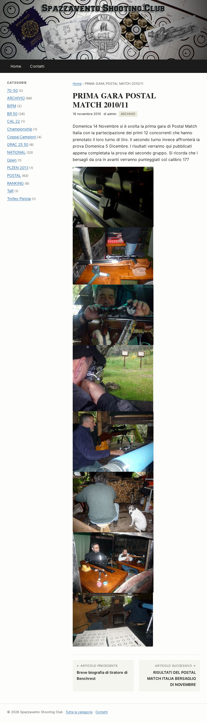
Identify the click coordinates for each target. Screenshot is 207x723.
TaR (10, 191)
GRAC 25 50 (17, 144)
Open (12, 160)
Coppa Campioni (21, 137)
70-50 (12, 90)
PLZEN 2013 (17, 167)
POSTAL (14, 175)
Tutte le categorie (79, 712)
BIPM (11, 106)
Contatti (37, 66)
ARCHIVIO (16, 98)
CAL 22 (13, 121)
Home (16, 66)
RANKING (15, 183)
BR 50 (12, 114)
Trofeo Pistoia (19, 199)
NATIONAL (16, 152)
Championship (19, 129)
